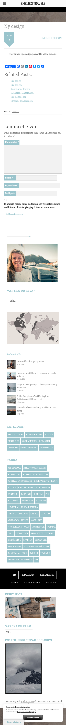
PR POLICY (13, 582)
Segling (49, 533)
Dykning (25, 494)
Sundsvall (14, 553)
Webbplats (10, 193)
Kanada (34, 513)
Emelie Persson (51, 38)
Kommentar (12, 142)
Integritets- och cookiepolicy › (26, 712)
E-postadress (11, 185)
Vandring (26, 559)
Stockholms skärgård (36, 546)
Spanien (27, 539)
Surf (24, 553)
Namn (9, 177)
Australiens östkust (20, 480)
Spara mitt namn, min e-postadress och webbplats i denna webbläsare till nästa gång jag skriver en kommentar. (32, 206)
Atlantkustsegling (35, 467)
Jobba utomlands (18, 513)
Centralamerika (27, 487)
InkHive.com (28, 701)
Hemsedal (13, 507)
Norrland (36, 520)
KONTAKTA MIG (28, 575)
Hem (14, 575)
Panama (51, 526)
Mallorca (13, 520)
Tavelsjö (45, 553)
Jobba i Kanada (29, 507)
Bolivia (12, 487)
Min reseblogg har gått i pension (31, 361)
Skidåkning (14, 539)
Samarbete (37, 533)
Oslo (27, 526)
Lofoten (45, 513)
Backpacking (41, 480)
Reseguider (21, 533)
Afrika (11, 434)
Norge (24, 520)
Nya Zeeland (15, 526)
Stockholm (14, 546)
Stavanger (41, 539)
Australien (14, 474)
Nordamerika (29, 441)
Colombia (44, 487)
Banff (54, 480)
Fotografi (13, 500)
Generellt (15, 111)
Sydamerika (46, 447)
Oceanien (44, 441)
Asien (20, 434)
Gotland (41, 500)
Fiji (47, 494)
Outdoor (13, 447)
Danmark (13, 494)
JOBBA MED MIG (47, 575)
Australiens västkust (35, 474)
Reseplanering (28, 447)
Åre (36, 559)
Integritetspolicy (32, 582)
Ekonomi (38, 494)
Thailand (13, 559)
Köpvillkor (51, 582)
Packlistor (38, 526)
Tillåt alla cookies (33, 717)
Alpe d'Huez (14, 467)
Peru (10, 533)
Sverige (34, 553)
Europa (49, 434)
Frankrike (27, 500)
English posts (34, 434)
